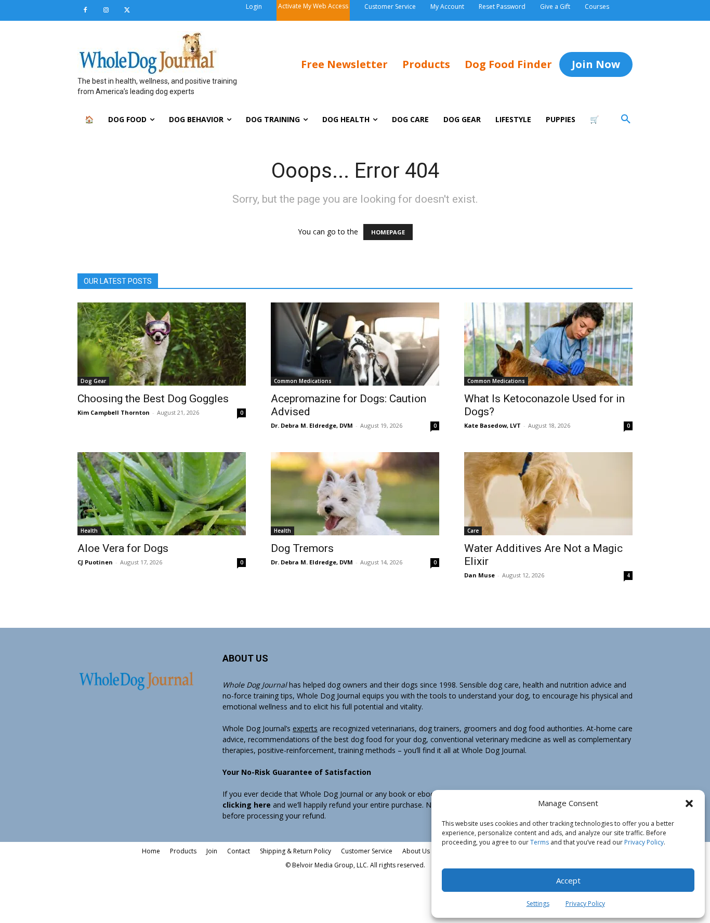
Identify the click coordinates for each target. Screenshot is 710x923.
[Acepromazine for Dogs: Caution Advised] (355, 344)
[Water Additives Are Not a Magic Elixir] (548, 493)
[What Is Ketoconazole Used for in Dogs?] (548, 344)
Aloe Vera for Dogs (122, 548)
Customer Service (366, 851)
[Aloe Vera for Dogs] (161, 493)
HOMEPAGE (388, 232)
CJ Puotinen (95, 562)
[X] (127, 10)
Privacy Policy (644, 842)
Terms (539, 842)
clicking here (246, 805)
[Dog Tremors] (355, 493)
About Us (416, 851)
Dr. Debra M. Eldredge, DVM (312, 425)
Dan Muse (479, 575)
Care (473, 530)
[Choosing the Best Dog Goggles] (161, 344)
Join (211, 851)
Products (183, 851)
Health (89, 530)
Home (151, 851)
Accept (568, 880)
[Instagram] (106, 10)
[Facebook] (85, 10)
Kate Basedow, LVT (492, 425)
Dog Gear (93, 381)
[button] (689, 803)
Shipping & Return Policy (295, 851)
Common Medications (303, 381)
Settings (538, 903)
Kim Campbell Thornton (113, 412)
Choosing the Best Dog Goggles (153, 398)
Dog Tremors (302, 548)
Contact (238, 851)
